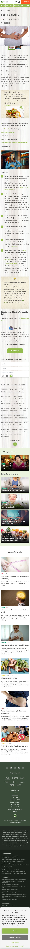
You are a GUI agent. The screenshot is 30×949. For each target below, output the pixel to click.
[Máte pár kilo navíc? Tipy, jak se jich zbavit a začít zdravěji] (15, 564)
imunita (3, 403)
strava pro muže (4, 427)
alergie (25, 429)
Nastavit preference (15, 937)
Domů (2, 10)
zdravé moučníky (18, 405)
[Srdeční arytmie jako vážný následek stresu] (15, 633)
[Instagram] (11, 768)
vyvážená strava (4, 410)
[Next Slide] (28, 36)
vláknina (3, 431)
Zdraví (13, 10)
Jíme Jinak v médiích (15, 799)
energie (2, 405)
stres (17, 408)
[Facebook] (7, 768)
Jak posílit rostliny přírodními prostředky (10, 863)
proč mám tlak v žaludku (6, 424)
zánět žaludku (6, 142)
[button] (15, 36)
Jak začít (15, 792)
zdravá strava (14, 384)
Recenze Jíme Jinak (15, 802)
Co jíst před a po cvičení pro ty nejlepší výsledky (12, 891)
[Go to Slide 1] (11, 48)
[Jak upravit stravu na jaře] (15, 666)
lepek (2, 422)
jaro (9, 396)
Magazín (8, 10)
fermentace (3, 391)
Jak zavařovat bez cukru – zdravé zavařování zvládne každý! (14, 873)
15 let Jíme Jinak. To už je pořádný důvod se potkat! (12, 861)
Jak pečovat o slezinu (6, 867)
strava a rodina (22, 384)
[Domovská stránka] (4, 2)
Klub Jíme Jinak (15, 804)
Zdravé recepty (15, 790)
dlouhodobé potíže (5, 408)
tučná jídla (10, 391)
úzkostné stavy (19, 412)
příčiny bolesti (17, 391)
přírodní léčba (4, 434)
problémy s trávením (12, 394)
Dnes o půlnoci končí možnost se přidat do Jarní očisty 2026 (14, 879)
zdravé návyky (11, 412)
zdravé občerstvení (23, 417)
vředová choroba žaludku (20, 142)
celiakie (20, 424)
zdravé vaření (21, 394)
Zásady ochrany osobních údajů (15, 946)
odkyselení (11, 389)
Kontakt (15, 811)
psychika (13, 408)
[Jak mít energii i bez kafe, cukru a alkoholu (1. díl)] (15, 598)
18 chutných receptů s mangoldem (9, 905)
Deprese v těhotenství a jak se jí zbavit (9, 899)
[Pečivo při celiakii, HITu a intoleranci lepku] (15, 734)
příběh (2, 401)
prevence (3, 415)
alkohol (7, 401)
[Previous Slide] (2, 36)
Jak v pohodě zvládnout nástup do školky (10, 856)
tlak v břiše (26, 422)
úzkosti (10, 434)
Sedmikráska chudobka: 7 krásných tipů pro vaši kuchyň (13, 859)
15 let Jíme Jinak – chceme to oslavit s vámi (11, 869)
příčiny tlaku (4, 396)
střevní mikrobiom (24, 408)
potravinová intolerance (19, 415)
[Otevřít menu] (28, 5)
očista (25, 412)
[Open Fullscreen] (28, 27)
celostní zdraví (22, 401)
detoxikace (3, 394)
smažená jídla (4, 389)
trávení (16, 417)
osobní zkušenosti (9, 422)
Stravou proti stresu (11, 263)
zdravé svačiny (14, 401)
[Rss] (19, 768)
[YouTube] (23, 768)
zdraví (16, 389)
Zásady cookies (15, 942)
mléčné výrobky (22, 398)
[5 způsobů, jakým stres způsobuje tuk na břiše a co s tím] (15, 699)
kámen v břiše (14, 429)
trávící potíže (4, 412)
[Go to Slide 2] (18, 48)
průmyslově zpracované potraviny (17, 427)
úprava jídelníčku (13, 398)
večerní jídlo (21, 403)
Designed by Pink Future (15, 822)
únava (25, 431)
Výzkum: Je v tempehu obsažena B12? (10, 889)
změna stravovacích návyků (7, 417)
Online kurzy (15, 795)
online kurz (8, 403)
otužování (7, 259)
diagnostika (9, 415)
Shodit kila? (25, 2)
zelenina (3, 384)
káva (7, 405)
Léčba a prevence (5, 436)
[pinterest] (8, 23)
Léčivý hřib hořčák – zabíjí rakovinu (9, 857)
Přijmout (15, 931)
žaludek (8, 384)
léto (21, 431)
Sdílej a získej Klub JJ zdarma (15, 809)
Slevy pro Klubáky (15, 806)
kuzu (21, 187)
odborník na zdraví (14, 410)
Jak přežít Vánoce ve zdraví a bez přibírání (10, 884)
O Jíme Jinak (15, 797)
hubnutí (15, 424)
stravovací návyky (18, 422)
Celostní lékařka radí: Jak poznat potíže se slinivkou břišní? (14, 871)
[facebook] (5, 23)
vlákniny (14, 246)
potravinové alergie (5, 429)
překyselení (14, 396)
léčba (20, 410)
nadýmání (5, 129)
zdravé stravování (15, 431)
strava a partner (4, 398)
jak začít (8, 431)
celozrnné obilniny (17, 434)
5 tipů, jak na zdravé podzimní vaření (9, 892)
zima (23, 391)
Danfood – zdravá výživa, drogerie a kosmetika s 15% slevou (14, 894)
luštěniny (20, 429)
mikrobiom (20, 396)
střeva (24, 410)
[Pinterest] (15, 768)
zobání (11, 405)
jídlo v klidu (15, 403)
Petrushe (17, 328)
